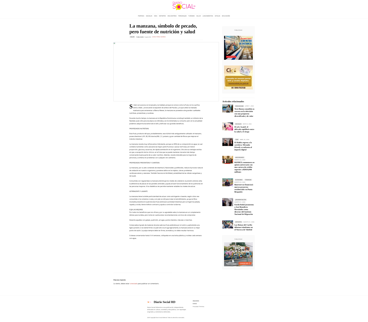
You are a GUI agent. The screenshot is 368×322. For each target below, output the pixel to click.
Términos (201, 306)
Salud (132, 37)
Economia (238, 180)
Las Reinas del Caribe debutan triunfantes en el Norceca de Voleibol (243, 227)
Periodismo (239, 106)
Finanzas (248, 180)
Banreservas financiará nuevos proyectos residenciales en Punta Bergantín (243, 188)
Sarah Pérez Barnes (159, 37)
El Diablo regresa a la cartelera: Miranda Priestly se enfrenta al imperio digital (243, 146)
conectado (133, 284)
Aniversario (239, 157)
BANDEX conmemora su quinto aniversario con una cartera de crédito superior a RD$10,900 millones (244, 167)
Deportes (238, 222)
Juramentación (240, 200)
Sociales (238, 124)
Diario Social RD (164, 302)
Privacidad (195, 306)
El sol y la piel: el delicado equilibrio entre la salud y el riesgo (244, 129)
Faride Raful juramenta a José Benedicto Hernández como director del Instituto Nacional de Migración (244, 209)
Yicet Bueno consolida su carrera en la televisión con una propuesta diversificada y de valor (244, 112)
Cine (236, 139)
